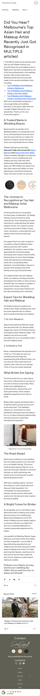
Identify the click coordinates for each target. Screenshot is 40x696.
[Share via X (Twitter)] (9, 579)
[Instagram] (20, 663)
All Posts (5, 10)
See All (34, 593)
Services (20, 676)
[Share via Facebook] (5, 579)
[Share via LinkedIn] (14, 579)
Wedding (15, 10)
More (24, 10)
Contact (20, 684)
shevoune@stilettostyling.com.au (20, 656)
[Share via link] (19, 579)
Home (20, 668)
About (20, 672)
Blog (20, 680)
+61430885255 (20, 660)
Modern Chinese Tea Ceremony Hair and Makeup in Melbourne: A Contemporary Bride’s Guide (18, 622)
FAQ (20, 688)
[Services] (29, 676)
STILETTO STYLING (9, 3)
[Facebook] (23, 663)
